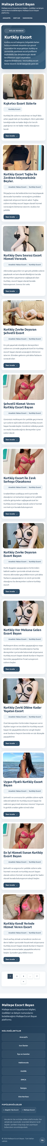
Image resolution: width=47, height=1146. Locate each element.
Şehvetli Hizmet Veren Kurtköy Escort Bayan (19, 405)
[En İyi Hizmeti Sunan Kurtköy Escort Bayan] (23, 836)
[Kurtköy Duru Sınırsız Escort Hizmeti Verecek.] (23, 238)
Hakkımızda (27, 18)
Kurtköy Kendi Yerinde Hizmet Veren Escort (19, 925)
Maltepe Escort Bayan (18, 4)
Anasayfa (6, 18)
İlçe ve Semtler (23, 1054)
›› (23, 981)
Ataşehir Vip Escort (12, 1110)
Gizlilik (23, 1071)
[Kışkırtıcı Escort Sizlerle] (23, 86)
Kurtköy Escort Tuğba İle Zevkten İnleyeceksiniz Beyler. (20, 178)
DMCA (23, 1079)
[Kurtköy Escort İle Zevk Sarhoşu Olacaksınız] (23, 461)
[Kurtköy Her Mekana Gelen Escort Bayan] (23, 613)
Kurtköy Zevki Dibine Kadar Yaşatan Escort (22, 709)
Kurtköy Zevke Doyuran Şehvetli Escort (20, 331)
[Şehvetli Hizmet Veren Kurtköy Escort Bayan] (23, 387)
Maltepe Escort (29, 1110)
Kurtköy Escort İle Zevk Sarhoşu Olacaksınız (20, 479)
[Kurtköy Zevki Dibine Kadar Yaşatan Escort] (23, 691)
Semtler (16, 18)
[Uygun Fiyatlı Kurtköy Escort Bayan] (23, 765)
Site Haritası (23, 1097)
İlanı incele (12, 136)
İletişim (23, 1088)
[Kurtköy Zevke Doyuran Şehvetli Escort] (23, 313)
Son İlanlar (23, 1045)
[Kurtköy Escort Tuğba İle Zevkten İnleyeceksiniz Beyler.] (23, 157)
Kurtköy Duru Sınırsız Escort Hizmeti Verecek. (23, 257)
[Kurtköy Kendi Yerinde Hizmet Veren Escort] (23, 907)
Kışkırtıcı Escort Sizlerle (20, 103)
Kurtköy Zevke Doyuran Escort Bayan (20, 554)
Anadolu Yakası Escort (17, 187)
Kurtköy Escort (14, 109)
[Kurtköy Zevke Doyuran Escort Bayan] (23, 535)
